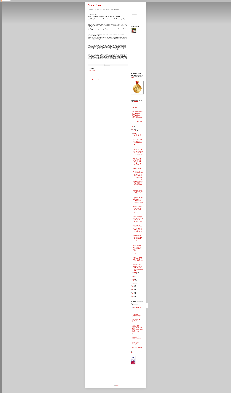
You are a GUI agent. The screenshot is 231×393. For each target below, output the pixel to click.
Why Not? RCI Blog (135, 344)
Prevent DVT (134, 324)
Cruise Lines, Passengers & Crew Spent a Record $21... (138, 236)
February (134, 282)
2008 (133, 296)
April (134, 279)
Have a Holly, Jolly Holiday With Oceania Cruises (137, 195)
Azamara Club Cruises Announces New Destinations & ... (136, 147)
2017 (133, 129)
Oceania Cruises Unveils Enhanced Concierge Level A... (138, 243)
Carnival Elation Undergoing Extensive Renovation (137, 238)
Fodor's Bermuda (135, 108)
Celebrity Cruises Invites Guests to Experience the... (138, 184)
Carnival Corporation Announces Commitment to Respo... (138, 269)
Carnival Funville (135, 313)
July (134, 275)
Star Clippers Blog (135, 339)
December (135, 130)
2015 (133, 286)
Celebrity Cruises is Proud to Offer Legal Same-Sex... (137, 209)
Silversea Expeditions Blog (136, 338)
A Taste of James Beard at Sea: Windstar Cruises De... (138, 164)
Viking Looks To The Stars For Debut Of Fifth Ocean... (138, 240)
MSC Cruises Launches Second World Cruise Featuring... (137, 161)
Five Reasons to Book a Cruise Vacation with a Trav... (138, 255)
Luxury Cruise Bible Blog (136, 319)
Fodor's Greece (134, 118)
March (134, 280)
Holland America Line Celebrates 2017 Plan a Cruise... (137, 226)
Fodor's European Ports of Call (137, 117)
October (134, 133)
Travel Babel (134, 341)
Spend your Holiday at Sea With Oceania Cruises (137, 248)
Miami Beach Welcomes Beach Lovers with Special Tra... (138, 182)
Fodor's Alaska (134, 107)
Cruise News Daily (135, 314)
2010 (133, 293)
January (134, 283)
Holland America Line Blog (136, 316)
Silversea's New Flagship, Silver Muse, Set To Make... (138, 246)
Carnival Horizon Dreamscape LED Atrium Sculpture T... (138, 144)
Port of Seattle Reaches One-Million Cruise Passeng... (137, 267)
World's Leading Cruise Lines (137, 347)
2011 (133, 292)
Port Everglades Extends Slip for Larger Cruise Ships (137, 156)
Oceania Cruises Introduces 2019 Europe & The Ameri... (138, 191)
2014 (133, 288)
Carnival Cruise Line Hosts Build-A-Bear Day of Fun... (137, 154)
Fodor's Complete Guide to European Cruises (136, 116)
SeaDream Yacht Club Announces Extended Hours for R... (138, 172)
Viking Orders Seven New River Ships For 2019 (137, 159)
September (135, 272)
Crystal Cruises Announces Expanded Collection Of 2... (138, 177)
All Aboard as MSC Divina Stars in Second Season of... (138, 260)
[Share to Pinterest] (109, 65)
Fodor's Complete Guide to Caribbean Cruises (136, 114)
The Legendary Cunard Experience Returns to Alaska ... (137, 169)
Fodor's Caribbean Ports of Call (137, 110)
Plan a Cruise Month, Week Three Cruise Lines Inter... (137, 186)
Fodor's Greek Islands (135, 120)
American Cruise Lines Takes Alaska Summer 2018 (138, 233)
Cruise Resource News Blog (136, 315)
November (135, 132)
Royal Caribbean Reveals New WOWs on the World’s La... (138, 219)
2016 (133, 285)
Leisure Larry (134, 318)
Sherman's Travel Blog (135, 336)
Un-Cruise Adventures (135, 342)
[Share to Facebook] (108, 65)
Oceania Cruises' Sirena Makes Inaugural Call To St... (138, 202)
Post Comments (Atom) (96, 79)
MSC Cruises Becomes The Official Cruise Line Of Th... (138, 221)
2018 (133, 128)
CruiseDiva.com (138, 22)
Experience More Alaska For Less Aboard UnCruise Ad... (138, 265)
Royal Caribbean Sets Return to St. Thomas (138, 193)
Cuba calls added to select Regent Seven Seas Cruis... (138, 140)
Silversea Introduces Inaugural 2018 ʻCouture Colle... (138, 214)
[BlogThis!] (106, 65)
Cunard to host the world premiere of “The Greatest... (138, 142)
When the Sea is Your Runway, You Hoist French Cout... (138, 135)
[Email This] (105, 65)
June (134, 276)
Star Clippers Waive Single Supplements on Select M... (138, 200)
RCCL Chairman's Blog (136, 331)
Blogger (117, 385)
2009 (133, 295)
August (134, 273)
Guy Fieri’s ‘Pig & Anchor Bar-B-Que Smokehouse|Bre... (138, 217)
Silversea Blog (134, 337)
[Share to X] (107, 65)
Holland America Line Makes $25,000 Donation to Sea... (138, 231)
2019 (133, 126)
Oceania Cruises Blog (135, 321)
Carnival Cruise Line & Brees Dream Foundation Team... (138, 175)
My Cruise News (134, 320)
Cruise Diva (94, 5)
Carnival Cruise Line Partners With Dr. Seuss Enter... (138, 223)
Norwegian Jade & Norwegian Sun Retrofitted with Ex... (138, 179)
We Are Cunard (134, 343)
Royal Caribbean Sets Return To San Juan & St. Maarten (138, 152)
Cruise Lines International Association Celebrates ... (137, 204)
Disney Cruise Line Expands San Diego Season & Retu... (138, 137)
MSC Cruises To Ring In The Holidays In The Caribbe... (137, 229)
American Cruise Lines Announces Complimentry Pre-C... (137, 211)
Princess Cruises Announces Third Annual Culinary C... (137, 188)
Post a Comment (92, 70)
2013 (133, 289)
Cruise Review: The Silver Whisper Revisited (137, 166)
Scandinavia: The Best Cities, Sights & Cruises (137, 122)
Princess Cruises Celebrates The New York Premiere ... (137, 207)
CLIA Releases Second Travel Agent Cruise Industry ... (138, 198)
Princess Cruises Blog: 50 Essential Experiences (136, 326)
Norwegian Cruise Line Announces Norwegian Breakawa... (137, 253)
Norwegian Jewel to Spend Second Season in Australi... (138, 150)
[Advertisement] (108, 74)
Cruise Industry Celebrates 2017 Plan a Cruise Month (137, 258)
